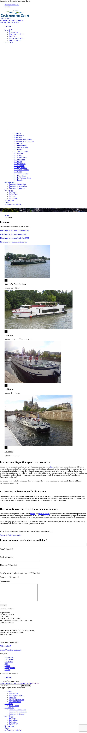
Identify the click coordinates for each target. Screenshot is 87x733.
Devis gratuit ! (10, 668)
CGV (23, 683)
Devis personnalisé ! (12, 5)
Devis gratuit (9, 726)
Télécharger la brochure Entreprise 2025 (14, 230)
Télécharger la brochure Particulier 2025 (14, 238)
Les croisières (9, 708)
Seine (52, 467)
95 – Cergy (18, 172)
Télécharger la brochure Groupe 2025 (13, 234)
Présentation (9, 658)
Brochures (12, 698)
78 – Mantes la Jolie (21, 147)
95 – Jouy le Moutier (21, 174)
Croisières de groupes (16, 714)
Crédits (28, 683)
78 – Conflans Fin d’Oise (23, 139)
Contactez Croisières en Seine (10, 535)
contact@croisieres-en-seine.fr (11, 650)
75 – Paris (17, 133)
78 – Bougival (19, 135)
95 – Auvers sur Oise (21, 170)
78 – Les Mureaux (20, 145)
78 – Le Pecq (18, 143)
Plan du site (16, 683)
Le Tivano (9, 452)
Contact (7, 7)
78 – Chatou (18, 137)
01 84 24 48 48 (5, 18)
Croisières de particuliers (18, 712)
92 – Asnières (18, 153)
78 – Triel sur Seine (21, 151)
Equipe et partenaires (16, 700)
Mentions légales (6, 683)
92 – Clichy (18, 156)
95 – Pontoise (18, 180)
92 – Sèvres (18, 162)
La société (8, 691)
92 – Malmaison (19, 160)
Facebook (8, 26)
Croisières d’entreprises (17, 710)
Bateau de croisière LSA (15, 284)
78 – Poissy (18, 149)
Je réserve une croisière (13, 730)
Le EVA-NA (13, 724)
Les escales (9, 662)
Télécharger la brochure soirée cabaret (13, 242)
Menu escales (14, 706)
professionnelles (44, 514)
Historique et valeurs (16, 696)
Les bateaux (9, 660)
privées (32, 514)
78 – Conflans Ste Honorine (24, 141)
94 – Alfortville (19, 166)
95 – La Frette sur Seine (22, 178)
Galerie (7, 666)
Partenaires (35, 683)
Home (7, 215)
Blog (6, 664)
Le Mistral (9, 389)
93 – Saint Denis (19, 164)
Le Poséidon (13, 720)
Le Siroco (9, 335)
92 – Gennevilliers (20, 158)
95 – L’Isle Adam (20, 176)
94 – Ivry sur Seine (20, 168)
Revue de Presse (15, 702)
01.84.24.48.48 (5, 646)
